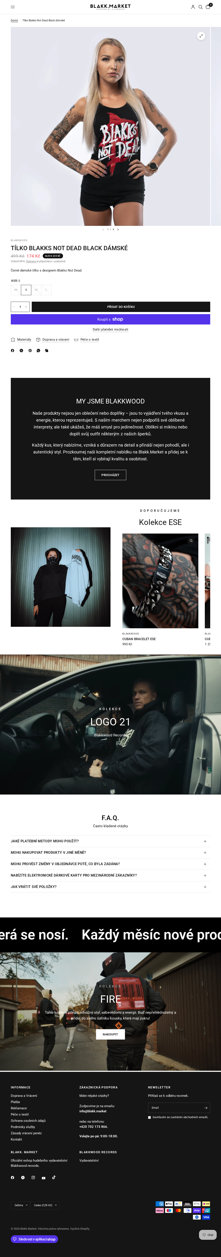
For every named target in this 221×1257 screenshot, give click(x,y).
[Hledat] (200, 7)
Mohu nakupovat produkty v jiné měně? (48, 852)
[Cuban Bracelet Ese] (160, 581)
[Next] (118, 229)
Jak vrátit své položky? (34, 887)
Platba (15, 1102)
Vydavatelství (89, 1160)
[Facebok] (13, 350)
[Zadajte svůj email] (206, 1108)
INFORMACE (21, 1087)
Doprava (31, 261)
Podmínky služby (23, 1127)
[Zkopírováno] (47, 350)
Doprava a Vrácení (24, 1096)
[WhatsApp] (39, 350)
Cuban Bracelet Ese (139, 639)
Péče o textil (20, 1114)
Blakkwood (130, 633)
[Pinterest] (31, 350)
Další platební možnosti (110, 329)
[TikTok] (57, 1177)
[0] (207, 7)
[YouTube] (46, 1178)
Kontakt (16, 1139)
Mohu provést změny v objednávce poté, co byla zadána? (65, 864)
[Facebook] (15, 1177)
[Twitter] (26, 1177)
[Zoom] (201, 36)
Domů (14, 20)
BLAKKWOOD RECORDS (98, 1152)
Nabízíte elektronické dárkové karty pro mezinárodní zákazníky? (74, 875)
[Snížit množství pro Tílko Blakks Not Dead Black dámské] (14, 307)
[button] (110, 1034)
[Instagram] (36, 1177)
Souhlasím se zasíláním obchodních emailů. (180, 1117)
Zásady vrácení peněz (26, 1133)
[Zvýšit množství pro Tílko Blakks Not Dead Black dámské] (26, 307)
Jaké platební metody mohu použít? (45, 841)
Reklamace (19, 1108)
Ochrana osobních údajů (28, 1121)
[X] (22, 350)
